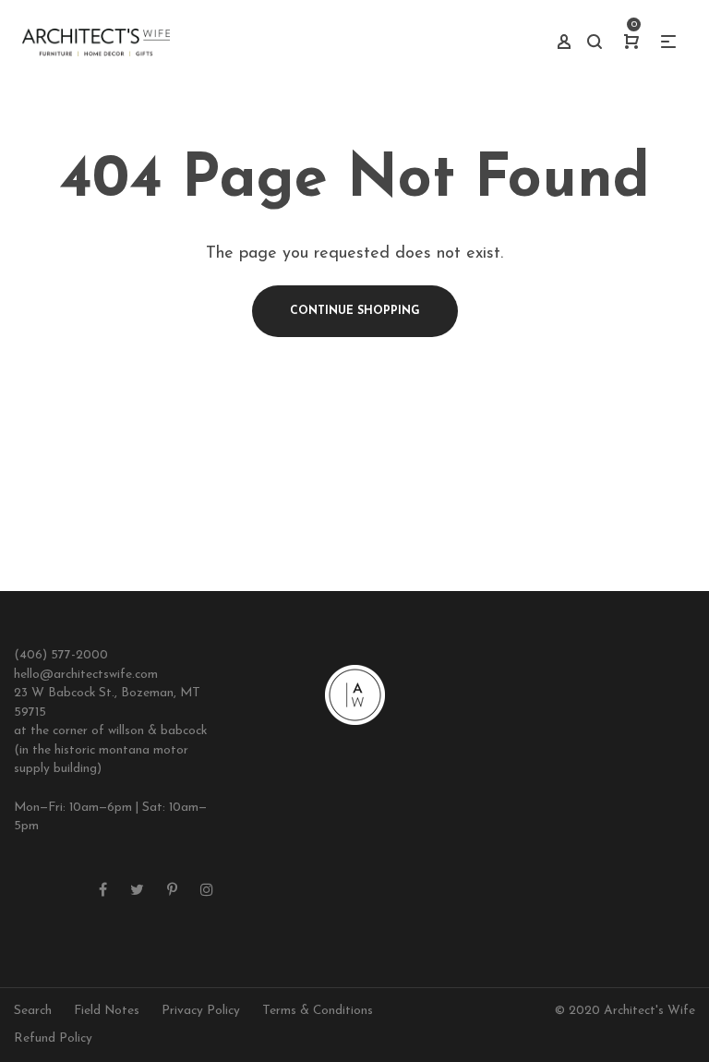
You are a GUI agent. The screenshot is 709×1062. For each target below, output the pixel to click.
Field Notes (106, 1011)
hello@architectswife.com (86, 675)
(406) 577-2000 (61, 655)
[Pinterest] (172, 891)
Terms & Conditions (317, 1011)
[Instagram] (206, 891)
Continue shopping (355, 311)
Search (33, 1011)
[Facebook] (103, 891)
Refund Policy (53, 1038)
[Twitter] (137, 891)
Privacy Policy (201, 1011)
